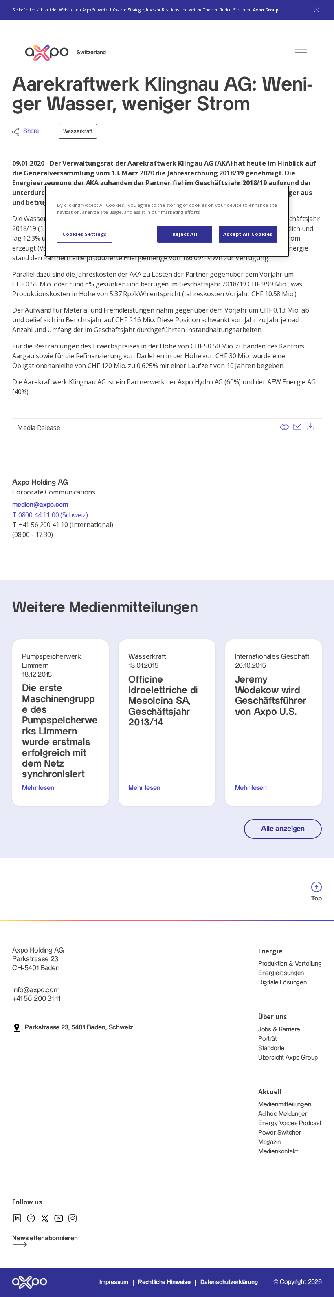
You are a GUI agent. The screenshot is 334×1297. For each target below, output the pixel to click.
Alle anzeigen (283, 828)
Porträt (267, 1039)
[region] (167, 221)
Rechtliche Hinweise (164, 1282)
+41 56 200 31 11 (36, 998)
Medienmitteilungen (284, 1105)
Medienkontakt (278, 1151)
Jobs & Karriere (279, 1030)
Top (316, 899)
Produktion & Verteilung (290, 964)
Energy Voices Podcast (290, 1123)
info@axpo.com (35, 990)
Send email (297, 426)
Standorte (271, 1048)
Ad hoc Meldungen (283, 1114)
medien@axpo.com (40, 505)
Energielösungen (281, 973)
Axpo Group (265, 10)
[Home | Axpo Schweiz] (50, 53)
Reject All (185, 234)
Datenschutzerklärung (229, 1282)
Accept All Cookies (247, 234)
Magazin (269, 1142)
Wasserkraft (77, 131)
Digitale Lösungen (282, 983)
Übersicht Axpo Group (288, 1058)
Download (310, 426)
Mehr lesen (38, 788)
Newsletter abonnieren (45, 1238)
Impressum (114, 1282)
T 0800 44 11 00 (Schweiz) (51, 514)
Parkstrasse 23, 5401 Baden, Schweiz (79, 1027)
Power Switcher (279, 1133)
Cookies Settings (84, 234)
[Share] (15, 132)
